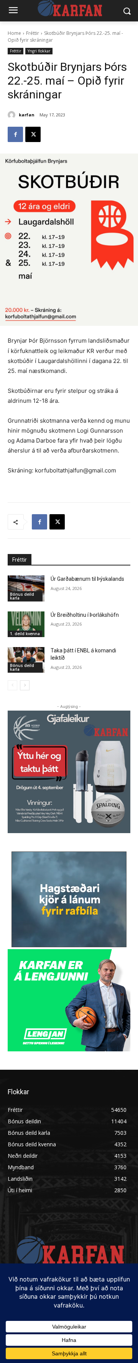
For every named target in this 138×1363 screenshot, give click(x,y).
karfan (26, 115)
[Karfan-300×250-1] (69, 1000)
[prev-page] (12, 685)
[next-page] (25, 685)
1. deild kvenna (25, 633)
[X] (33, 134)
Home (14, 33)
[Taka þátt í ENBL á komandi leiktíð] (26, 660)
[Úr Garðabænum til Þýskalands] (26, 588)
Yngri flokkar (39, 51)
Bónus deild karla (22, 596)
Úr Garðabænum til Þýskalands (87, 579)
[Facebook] (15, 134)
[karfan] (13, 115)
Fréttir (32, 33)
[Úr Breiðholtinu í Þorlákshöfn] (26, 624)
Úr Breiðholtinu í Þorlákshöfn (85, 615)
